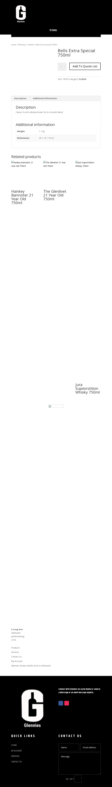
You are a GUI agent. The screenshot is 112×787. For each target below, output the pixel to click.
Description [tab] (20, 98)
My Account (16, 661)
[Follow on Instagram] (66, 703)
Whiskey (22, 44)
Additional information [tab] (45, 98)
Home (13, 44)
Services (15, 652)
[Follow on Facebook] (60, 703)
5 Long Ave (17, 629)
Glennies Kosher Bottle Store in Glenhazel (31, 665)
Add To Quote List (85, 66)
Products (15, 647)
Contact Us (16, 656)
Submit (93, 779)
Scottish (30, 44)
